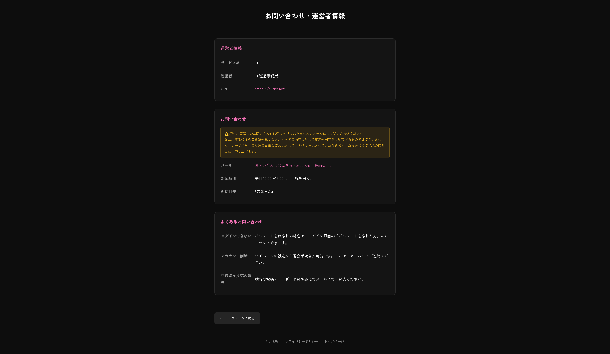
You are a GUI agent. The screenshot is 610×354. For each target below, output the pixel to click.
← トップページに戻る (237, 318)
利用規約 (272, 341)
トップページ (334, 341)
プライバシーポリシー (301, 341)
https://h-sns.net (270, 88)
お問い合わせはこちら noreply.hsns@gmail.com (295, 165)
